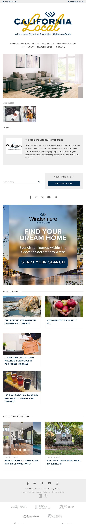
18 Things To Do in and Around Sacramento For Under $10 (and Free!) (21, 398)
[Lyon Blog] (43, 23)
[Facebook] (30, 197)
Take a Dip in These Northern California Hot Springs (20, 321)
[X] (42, 197)
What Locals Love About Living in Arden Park (64, 462)
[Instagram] (55, 197)
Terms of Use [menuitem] (40, 489)
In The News (28, 47)
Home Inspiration (66, 43)
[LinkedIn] (36, 197)
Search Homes (44, 47)
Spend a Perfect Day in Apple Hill (62, 321)
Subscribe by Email (64, 183)
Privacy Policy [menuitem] (54, 489)
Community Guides (19, 43)
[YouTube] (49, 197)
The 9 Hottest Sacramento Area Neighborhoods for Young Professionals (19, 361)
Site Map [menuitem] (29, 489)
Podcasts (60, 47)
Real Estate (48, 43)
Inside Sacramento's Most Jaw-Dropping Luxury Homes (22, 462)
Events (35, 43)
